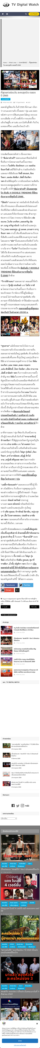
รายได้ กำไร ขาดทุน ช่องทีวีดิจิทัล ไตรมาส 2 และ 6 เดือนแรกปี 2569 (24, 660)
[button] (37, 1024)
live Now (33, 14)
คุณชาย (19, 599)
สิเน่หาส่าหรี (32, 601)
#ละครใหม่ (4, 864)
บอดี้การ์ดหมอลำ (16, 601)
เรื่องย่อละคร (21, 866)
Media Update (14, 903)
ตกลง (20, 1041)
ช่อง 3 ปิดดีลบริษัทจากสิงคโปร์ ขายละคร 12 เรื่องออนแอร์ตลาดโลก (25, 774)
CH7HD (12, 944)
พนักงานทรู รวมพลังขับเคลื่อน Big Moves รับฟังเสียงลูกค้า (25, 650)
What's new (13, 864)
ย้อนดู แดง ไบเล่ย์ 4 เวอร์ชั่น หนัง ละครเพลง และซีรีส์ (23, 783)
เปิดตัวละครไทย (22, 947)
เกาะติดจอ (12, 866)
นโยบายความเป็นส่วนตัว (20, 1045)
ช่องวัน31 (32, 903)
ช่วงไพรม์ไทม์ (22, 864)
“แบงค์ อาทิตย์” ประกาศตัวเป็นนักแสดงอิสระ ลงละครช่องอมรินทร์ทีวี (6, 607)
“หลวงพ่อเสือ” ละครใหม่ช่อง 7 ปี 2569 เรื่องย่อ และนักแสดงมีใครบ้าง (25, 745)
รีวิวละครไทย (29, 944)
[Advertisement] (20, 40)
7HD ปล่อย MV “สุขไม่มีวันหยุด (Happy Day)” (35, 607)
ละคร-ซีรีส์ (4, 866)
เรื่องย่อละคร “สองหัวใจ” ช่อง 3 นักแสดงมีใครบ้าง (26, 639)
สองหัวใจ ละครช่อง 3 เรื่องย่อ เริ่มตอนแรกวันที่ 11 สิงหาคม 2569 (24, 764)
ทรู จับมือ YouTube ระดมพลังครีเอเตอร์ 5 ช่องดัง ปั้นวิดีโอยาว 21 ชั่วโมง (26, 629)
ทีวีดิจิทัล (7, 601)
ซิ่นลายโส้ (24, 599)
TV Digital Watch (20, 102)
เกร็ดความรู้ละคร (14, 905)
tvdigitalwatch (11, 599)
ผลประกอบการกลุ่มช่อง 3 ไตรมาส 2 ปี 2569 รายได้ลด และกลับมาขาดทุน (26, 671)
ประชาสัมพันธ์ (5, 99)
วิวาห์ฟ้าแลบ (25, 601)
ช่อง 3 (29, 864)
